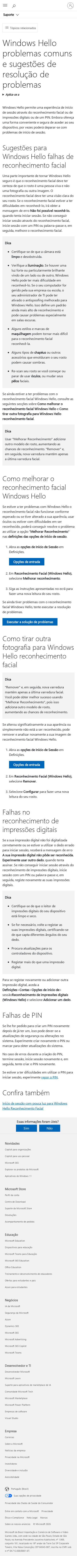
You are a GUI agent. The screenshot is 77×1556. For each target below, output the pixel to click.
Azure (8, 1319)
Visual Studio (11, 1418)
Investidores (11, 1463)
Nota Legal (32, 1517)
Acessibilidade (12, 1476)
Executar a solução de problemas (30, 622)
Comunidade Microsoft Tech (19, 1391)
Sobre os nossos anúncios (17, 1524)
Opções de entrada (26, 561)
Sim (26, 1128)
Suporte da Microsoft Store (18, 1208)
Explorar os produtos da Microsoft (22, 1169)
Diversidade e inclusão (16, 1470)
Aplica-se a (12, 94)
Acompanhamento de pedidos (19, 1221)
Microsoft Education (15, 1240)
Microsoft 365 (12, 1162)
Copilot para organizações (18, 1149)
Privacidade (47, 1511)
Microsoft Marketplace (16, 1398)
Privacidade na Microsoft (17, 1457)
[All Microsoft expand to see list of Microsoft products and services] (5, 6)
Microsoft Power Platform (17, 1404)
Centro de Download (15, 1201)
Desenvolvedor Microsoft (17, 1371)
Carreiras (9, 1437)
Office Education (13, 1267)
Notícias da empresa (15, 1450)
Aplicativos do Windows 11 (18, 1176)
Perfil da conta (12, 1195)
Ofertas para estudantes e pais (20, 1280)
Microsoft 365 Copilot (15, 1345)
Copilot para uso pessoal (17, 1156)
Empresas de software (16, 1411)
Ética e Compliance (14, 1517)
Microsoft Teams (13, 1352)
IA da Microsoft (12, 1306)
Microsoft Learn (13, 1378)
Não (50, 1128)
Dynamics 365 (12, 1326)
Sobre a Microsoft (14, 1443)
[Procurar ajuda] (14, 5)
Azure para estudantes (16, 1287)
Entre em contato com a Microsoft (22, 1511)
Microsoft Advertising (15, 1339)
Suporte (9, 14)
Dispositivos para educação (18, 1247)
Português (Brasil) (20, 1488)
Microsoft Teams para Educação (21, 1253)
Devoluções (10, 1214)
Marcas (44, 1517)
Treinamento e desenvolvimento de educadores (28, 1273)
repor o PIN (49, 1077)
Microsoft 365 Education (17, 1260)
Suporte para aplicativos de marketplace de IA (28, 1384)
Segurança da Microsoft (17, 1312)
